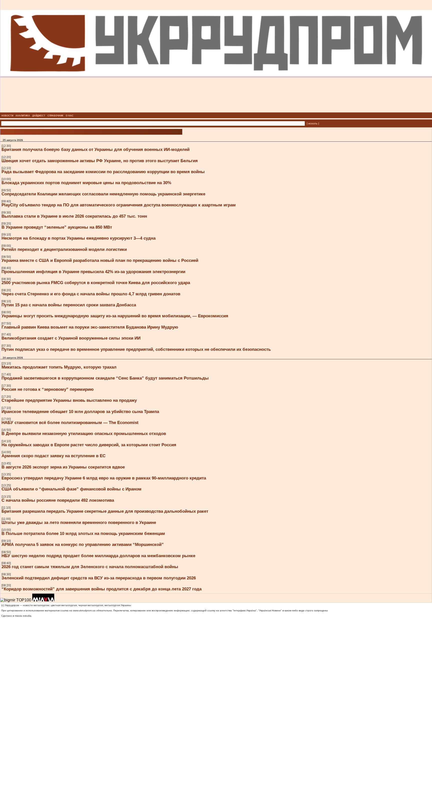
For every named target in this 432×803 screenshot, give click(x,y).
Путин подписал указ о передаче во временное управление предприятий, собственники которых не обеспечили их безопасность (136, 349)
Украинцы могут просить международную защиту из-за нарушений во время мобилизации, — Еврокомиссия (115, 315)
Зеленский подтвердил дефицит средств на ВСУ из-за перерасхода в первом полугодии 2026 (99, 577)
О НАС (70, 115)
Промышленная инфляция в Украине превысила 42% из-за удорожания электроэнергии (93, 271)
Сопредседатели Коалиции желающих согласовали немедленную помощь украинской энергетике (103, 193)
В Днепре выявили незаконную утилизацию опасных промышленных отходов (84, 433)
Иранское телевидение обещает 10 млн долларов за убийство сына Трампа (80, 411)
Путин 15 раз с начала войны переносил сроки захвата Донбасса (69, 304)
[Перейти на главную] (216, 110)
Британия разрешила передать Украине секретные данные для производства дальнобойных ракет (105, 511)
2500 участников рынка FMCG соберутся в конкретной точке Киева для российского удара (96, 282)
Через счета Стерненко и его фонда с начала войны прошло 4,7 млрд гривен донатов (91, 293)
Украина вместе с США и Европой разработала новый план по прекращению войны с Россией (100, 260)
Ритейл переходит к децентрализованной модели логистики (64, 249)
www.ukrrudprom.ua (84, 610)
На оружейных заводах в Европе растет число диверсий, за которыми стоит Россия (89, 444)
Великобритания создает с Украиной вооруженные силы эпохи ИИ (71, 338)
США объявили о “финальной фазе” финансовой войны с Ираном (72, 488)
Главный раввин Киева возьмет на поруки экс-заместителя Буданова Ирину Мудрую (90, 327)
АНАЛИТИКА (23, 115)
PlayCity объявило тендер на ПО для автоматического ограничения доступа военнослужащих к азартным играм (119, 204)
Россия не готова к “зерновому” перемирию (48, 389)
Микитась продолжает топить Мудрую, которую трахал (59, 367)
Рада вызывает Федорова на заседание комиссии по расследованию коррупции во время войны (103, 171)
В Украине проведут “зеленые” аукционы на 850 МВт (57, 227)
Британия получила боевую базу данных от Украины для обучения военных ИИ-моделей (96, 149)
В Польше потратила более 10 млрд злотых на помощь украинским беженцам (83, 533)
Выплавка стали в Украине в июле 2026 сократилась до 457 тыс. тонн (74, 216)
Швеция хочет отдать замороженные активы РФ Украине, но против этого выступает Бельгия (100, 160)
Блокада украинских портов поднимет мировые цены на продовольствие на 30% (86, 182)
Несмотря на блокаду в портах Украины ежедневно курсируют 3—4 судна (79, 238)
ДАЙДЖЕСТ (38, 115)
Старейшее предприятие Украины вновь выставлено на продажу (69, 400)
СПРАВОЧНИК (56, 115)
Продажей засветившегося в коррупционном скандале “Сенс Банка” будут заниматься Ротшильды (105, 378)
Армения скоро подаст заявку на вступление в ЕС (54, 455)
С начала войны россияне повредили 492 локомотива (58, 500)
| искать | (313, 123)
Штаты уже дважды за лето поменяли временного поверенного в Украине (79, 522)
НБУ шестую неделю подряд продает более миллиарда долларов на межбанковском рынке (98, 555)
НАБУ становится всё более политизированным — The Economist (70, 422)
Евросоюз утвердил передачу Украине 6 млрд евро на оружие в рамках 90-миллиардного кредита (104, 477)
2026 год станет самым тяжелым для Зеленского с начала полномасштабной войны (90, 566)
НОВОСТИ (7, 115)
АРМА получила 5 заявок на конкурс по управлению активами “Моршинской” (83, 544)
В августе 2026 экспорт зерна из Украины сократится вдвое (63, 466)
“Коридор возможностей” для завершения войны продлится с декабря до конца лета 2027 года (102, 588)
